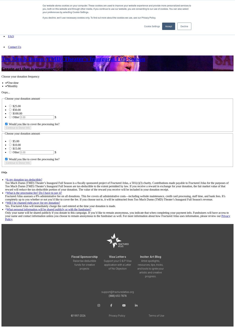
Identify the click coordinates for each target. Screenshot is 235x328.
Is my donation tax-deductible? (24, 179)
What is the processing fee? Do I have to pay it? (34, 192)
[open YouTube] (123, 306)
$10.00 (17, 144)
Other (16, 117)
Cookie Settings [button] (152, 26)
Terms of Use (156, 315)
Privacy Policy (117, 315)
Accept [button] (168, 26)
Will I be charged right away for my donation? (33, 202)
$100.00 (17, 113)
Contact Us (14, 47)
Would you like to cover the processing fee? (33, 124)
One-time (13, 82)
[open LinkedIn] (136, 306)
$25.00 (17, 106)
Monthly (13, 86)
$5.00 (16, 141)
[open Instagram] (98, 306)
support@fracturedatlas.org (117, 292)
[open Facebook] (111, 306)
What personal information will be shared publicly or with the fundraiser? (49, 209)
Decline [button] (184, 26)
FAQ (11, 36)
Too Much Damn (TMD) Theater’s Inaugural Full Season (73, 58)
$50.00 (17, 109)
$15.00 (17, 148)
